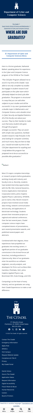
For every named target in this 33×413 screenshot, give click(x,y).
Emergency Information (10, 343)
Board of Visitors (7, 396)
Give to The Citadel (8, 374)
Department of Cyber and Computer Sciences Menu (17, 54)
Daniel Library (6, 371)
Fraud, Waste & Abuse (9, 387)
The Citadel (13, 333)
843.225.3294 (16, 326)
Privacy (4, 361)
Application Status (8, 377)
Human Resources (8, 390)
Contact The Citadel (8, 339)
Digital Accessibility (8, 383)
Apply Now (5, 346)
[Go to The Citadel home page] (16, 5)
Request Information (9, 380)
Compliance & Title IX (9, 358)
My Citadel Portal (7, 364)
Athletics (5, 349)
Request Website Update (10, 355)
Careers (4, 393)
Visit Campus (6, 352)
